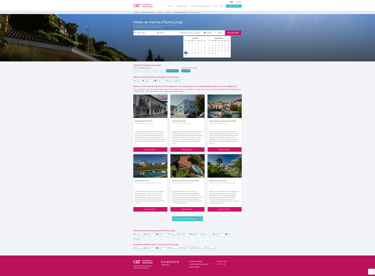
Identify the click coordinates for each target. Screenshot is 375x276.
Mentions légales (194, 267)
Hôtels (215, 6)
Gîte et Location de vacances (156, 71)
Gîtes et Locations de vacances (200, 6)
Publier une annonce (233, 6)
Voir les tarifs (149, 149)
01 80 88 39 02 (171, 261)
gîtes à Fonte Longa (176, 91)
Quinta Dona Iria (142, 181)
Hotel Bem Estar (179, 121)
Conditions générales (195, 261)
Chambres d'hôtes (181, 6)
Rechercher (233, 33)
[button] (232, 2)
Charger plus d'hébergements (186, 219)
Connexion (239, 2)
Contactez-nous (222, 261)
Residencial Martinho (143, 121)
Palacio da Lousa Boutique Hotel (222, 121)
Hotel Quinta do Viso (218, 181)
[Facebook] (221, 264)
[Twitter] (224, 264)
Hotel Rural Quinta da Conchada (185, 181)
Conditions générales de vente (198, 264)
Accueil (170, 6)
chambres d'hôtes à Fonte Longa (225, 89)
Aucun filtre (185, 71)
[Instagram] (218, 264)
